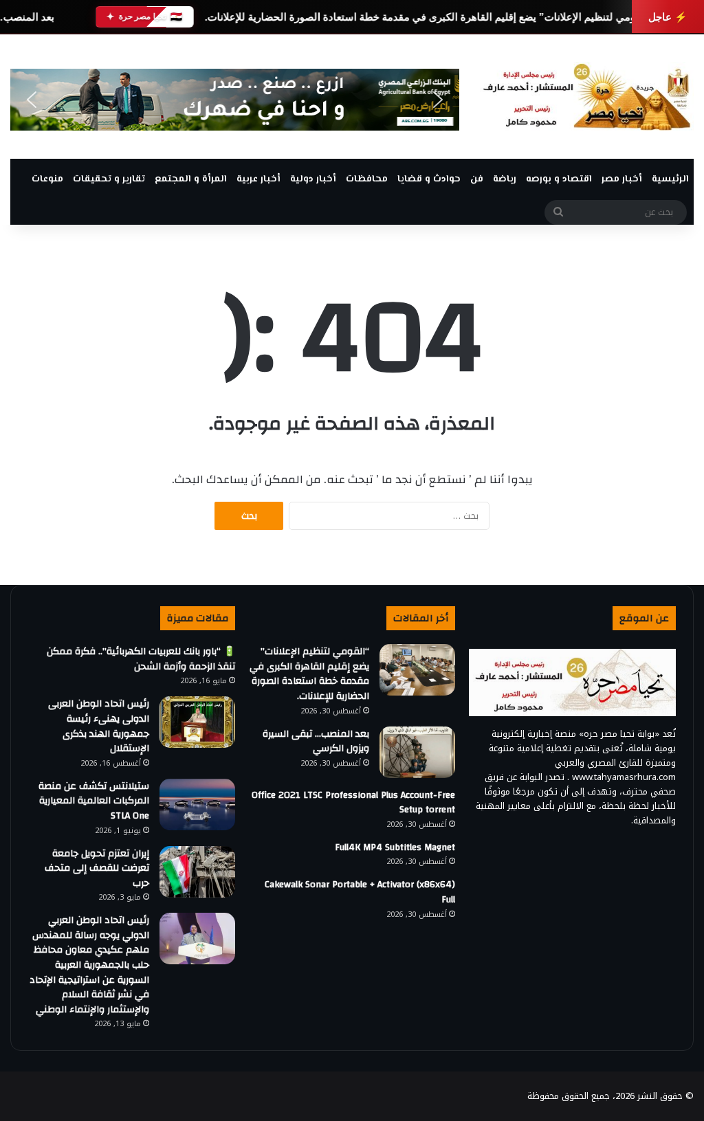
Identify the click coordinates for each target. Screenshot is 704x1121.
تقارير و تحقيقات (109, 179)
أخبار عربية (258, 179)
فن (476, 179)
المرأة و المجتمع (191, 179)
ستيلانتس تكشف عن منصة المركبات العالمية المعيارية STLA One (93, 801)
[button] (32, 100)
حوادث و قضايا (429, 179)
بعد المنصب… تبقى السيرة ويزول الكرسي (316, 741)
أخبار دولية (313, 179)
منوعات (47, 179)
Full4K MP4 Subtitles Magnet (395, 847)
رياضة (504, 179)
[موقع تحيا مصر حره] (587, 96)
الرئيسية (670, 179)
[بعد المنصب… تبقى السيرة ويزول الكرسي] (417, 752)
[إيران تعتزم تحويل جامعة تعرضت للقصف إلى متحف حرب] (197, 872)
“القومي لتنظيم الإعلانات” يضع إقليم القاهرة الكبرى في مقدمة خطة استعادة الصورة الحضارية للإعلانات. (428, 17)
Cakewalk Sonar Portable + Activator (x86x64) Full (360, 892)
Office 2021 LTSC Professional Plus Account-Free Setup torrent (353, 802)
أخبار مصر (622, 179)
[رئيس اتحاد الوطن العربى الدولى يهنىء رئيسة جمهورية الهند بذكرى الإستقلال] (197, 722)
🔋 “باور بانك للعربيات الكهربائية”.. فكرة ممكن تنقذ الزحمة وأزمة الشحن (141, 659)
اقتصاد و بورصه (559, 179)
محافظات (367, 179)
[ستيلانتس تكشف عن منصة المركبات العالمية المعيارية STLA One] (197, 804)
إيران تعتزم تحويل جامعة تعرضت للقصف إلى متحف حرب (97, 868)
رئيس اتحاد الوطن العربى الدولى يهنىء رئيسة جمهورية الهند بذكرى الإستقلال (98, 726)
